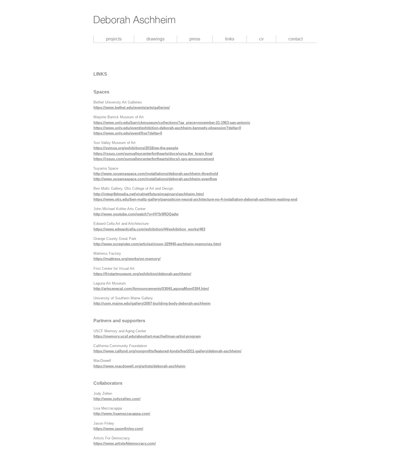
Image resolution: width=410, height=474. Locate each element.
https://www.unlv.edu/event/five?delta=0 (127, 133)
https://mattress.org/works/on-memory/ (127, 259)
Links (229, 39)
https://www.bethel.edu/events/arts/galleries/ (131, 107)
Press (194, 39)
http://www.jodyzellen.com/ (117, 399)
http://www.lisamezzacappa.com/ (121, 414)
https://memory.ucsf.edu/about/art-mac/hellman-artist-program (147, 336)
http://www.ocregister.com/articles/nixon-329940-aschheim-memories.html (157, 244)
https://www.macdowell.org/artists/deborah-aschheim (139, 366)
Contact (295, 39)
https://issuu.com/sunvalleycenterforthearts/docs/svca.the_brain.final (153, 153)
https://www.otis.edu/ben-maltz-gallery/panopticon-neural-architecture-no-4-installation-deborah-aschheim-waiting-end (195, 199)
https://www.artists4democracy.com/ (124, 443)
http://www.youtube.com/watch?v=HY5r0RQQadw (136, 214)
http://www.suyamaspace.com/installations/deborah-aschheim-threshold (155, 174)
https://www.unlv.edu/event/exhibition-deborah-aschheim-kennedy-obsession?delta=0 (167, 128)
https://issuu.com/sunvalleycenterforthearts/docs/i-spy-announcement (153, 159)
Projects (114, 39)
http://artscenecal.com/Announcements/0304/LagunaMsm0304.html (151, 289)
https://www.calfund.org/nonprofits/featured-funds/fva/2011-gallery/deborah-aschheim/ (167, 351)
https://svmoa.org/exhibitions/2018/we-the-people (135, 148)
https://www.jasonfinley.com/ (118, 429)
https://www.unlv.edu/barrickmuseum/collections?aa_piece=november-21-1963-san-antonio (171, 123)
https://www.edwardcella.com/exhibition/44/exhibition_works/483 (149, 229)
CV (261, 39)
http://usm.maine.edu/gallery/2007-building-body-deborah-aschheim (152, 303)
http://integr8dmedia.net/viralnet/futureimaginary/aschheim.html (148, 194)
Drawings (155, 39)
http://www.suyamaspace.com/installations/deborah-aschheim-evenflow (155, 179)
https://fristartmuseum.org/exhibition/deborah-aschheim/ (142, 274)
